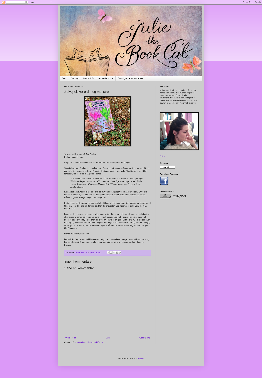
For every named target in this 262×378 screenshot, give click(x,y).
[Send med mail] (108, 252)
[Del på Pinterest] (119, 252)
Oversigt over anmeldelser (130, 78)
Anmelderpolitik (105, 78)
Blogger (141, 358)
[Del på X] (113, 252)
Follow (162, 156)
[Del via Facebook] (116, 252)
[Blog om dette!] (111, 252)
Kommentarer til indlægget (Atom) (89, 342)
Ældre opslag (144, 338)
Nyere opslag (70, 338)
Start (64, 78)
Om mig (75, 78)
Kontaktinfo (88, 78)
